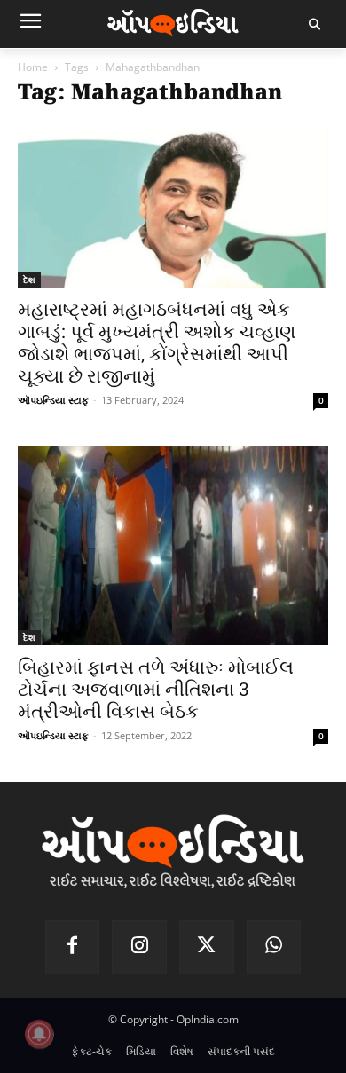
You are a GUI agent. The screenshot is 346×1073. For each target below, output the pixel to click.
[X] (206, 947)
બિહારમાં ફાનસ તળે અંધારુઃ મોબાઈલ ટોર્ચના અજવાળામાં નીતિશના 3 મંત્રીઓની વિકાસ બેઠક (156, 689)
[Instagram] (139, 947)
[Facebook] (72, 947)
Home (33, 67)
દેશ (29, 279)
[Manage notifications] (39, 1034)
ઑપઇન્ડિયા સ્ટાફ (53, 399)
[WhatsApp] (274, 947)
